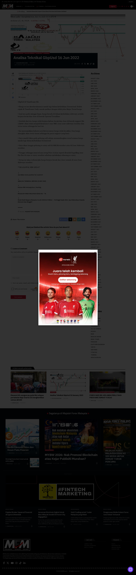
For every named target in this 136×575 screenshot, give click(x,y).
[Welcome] (130, 569)
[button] (95, 252)
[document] (68, 287)
